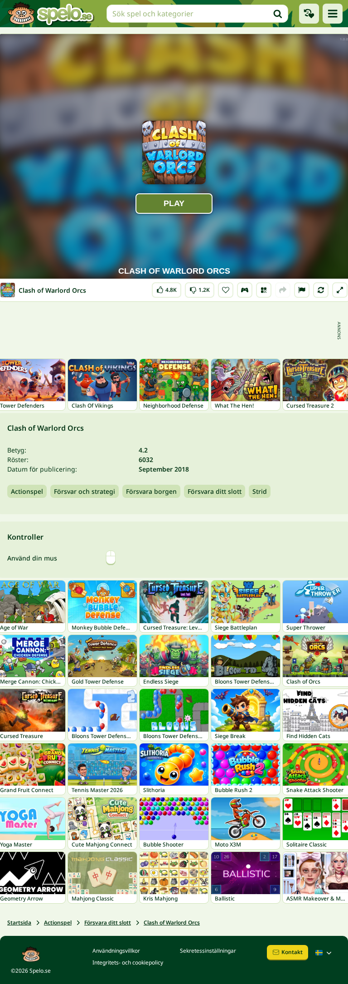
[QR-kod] (263, 290)
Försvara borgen (151, 491)
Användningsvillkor (116, 950)
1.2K (199, 288)
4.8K (166, 288)
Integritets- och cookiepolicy (127, 962)
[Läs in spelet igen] (321, 290)
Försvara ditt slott (215, 491)
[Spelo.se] (50, 13)
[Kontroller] (244, 290)
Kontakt (292, 952)
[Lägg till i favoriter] (225, 290)
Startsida (19, 922)
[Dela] (282, 290)
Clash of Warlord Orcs (172, 922)
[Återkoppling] (301, 290)
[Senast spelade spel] (309, 14)
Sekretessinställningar (208, 950)
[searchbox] (197, 14)
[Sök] (278, 13)
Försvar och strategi (84, 491)
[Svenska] (324, 952)
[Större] (340, 290)
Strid (259, 491)
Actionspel (27, 491)
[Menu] (333, 14)
